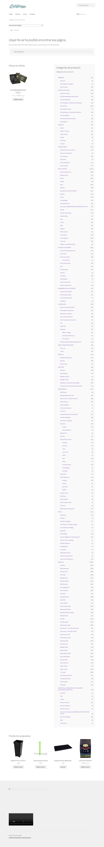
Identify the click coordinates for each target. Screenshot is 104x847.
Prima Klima (65, 260)
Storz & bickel (64, 499)
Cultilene (62, 693)
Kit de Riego (63, 534)
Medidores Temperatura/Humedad (69, 383)
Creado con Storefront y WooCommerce (20, 837)
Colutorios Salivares (65, 408)
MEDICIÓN (61, 367)
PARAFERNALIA (62, 389)
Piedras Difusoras (65, 543)
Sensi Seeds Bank (65, 656)
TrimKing (62, 140)
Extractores (63, 106)
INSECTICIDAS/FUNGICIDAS (65, 345)
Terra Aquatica (64, 238)
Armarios (62, 81)
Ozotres (62, 272)
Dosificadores (64, 373)
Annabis (64, 480)
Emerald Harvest (65, 203)
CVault (62, 128)
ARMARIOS (61, 77)
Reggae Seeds (64, 647)
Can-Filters (63, 254)
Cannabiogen (64, 200)
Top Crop (62, 241)
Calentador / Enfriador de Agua (68, 524)
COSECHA (60, 125)
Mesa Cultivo (63, 364)
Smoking (64, 471)
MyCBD (64, 490)
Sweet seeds (63, 669)
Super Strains (64, 666)
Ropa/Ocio (63, 474)
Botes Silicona (64, 402)
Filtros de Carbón (65, 257)
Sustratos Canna (64, 709)
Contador (62, 411)
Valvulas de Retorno (65, 285)
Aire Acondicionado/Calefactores (69, 96)
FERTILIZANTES (62, 169)
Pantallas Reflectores (68, 335)
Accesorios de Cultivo (66, 291)
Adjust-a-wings (66, 332)
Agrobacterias (64, 175)
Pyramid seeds (64, 641)
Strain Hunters (64, 663)
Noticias (17, 14)
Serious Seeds (64, 660)
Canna (62, 197)
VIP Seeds (62, 685)
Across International (66, 153)
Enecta (64, 483)
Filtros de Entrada (65, 263)
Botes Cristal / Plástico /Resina (69, 398)
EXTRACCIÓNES (62, 147)
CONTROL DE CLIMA (63, 90)
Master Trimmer (64, 131)
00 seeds (62, 565)
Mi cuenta (32, 14)
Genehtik (62, 600)
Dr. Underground (64, 587)
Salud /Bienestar (64, 477)
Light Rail (63, 326)
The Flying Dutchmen (66, 675)
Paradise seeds (64, 622)
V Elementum (64, 681)
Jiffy (61, 696)
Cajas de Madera (64, 405)
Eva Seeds (63, 593)
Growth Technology (65, 213)
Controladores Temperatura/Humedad (71, 103)
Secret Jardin (64, 87)
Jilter (63, 449)
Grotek (62, 210)
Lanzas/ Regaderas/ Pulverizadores (70, 537)
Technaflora (63, 235)
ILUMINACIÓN (62, 304)
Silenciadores (64, 279)
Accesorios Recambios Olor (67, 250)
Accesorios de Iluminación (67, 307)
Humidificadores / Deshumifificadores (70, 112)
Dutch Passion (64, 590)
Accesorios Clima (65, 93)
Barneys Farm (64, 571)
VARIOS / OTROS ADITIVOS (67, 244)
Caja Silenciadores (65, 99)
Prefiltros (63, 276)
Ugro (61, 720)
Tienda (11, 14)
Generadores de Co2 (65, 109)
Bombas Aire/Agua (65, 521)
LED (61, 323)
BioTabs (62, 194)
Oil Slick (62, 436)
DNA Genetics (64, 584)
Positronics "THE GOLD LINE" (68, 631)
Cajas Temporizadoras (66, 317)
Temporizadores (64, 115)
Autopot (62, 518)
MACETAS (60, 354)
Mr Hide (62, 619)
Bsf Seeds (62, 575)
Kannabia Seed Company (67, 612)
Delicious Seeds (64, 581)
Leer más (63, 767)
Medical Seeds (64, 615)
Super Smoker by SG (65, 502)
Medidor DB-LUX (64, 376)
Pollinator (63, 159)
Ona (61, 266)
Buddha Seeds (64, 578)
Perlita (62, 699)
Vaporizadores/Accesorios (67, 508)
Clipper (64, 427)
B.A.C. (61, 184)
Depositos (63, 531)
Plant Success (64, 232)
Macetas (62, 361)
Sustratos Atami (64, 702)
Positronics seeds (65, 634)
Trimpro (62, 143)
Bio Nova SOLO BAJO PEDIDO (68, 191)
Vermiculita (63, 723)
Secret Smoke (64, 166)
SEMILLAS (61, 562)
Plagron (62, 228)
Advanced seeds (64, 568)
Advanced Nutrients (65, 172)
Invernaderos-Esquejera (66, 84)
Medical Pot (63, 433)
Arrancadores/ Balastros (67, 310)
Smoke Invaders (66, 464)
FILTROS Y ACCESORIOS (64, 247)
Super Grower (64, 134)
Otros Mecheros (66, 430)
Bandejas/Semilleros (66, 357)
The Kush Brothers (65, 678)
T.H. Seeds (63, 672)
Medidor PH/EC (64, 379)
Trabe (61, 351)
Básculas (62, 370)
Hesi (61, 219)
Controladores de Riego (66, 527)
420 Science (63, 392)
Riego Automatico (65, 552)
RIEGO (60, 512)
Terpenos (62, 505)
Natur (64, 455)
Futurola (64, 446)
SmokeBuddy (65, 468)
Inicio (11, 30)
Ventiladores (63, 122)
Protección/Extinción (66, 298)
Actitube (64, 442)
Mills (61, 225)
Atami (62, 178)
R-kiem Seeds (64, 644)
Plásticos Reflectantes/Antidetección (70, 342)
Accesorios (63, 515)
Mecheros (63, 424)
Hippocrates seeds (65, 609)
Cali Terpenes (64, 156)
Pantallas (63, 329)
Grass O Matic (64, 603)
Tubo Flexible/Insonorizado (68, 118)
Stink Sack (63, 496)
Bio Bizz (62, 188)
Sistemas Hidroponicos (66, 559)
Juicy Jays (65, 452)
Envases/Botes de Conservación (69, 414)
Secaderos (63, 301)
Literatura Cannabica (66, 420)
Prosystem (63, 549)
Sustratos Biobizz (65, 705)
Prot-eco (62, 348)
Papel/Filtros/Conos (66, 439)
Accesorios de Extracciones (67, 150)
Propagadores (64, 546)
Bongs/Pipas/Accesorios (67, 395)
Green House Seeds (65, 606)
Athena (62, 181)
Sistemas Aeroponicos (66, 556)
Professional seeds (65, 637)
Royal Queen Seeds (65, 653)
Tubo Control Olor (65, 282)
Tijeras (62, 137)
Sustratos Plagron (65, 717)
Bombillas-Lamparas (66, 313)
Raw (63, 458)
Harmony (65, 486)
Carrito (25, 14)
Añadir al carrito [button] (18, 99)
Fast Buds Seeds (64, 597)
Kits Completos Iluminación (68, 320)
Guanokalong (64, 216)
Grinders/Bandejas (65, 417)
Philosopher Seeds (65, 625)
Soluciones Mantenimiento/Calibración (71, 386)
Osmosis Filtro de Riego (66, 540)
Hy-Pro (62, 222)
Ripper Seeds (63, 650)
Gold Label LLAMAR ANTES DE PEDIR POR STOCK (74, 206)
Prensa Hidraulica (65, 162)
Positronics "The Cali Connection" (69, 628)
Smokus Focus (64, 493)
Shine (63, 461)
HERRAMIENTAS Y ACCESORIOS (66, 288)
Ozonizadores (64, 269)
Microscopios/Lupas (65, 295)
